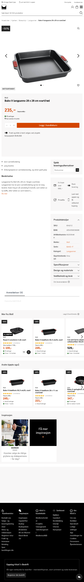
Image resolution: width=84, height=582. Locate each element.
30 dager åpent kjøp (9, 2)
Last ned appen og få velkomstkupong (75, 200)
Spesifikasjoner (61, 264)
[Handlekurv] (76, 7)
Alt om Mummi (24, 532)
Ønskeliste (23, 529)
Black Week (23, 535)
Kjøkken (14, 20)
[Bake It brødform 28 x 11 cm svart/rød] (49, 378)
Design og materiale (63, 270)
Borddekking (58, 521)
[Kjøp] (29, 352)
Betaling (5, 544)
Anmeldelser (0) (14, 292)
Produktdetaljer (61, 219)
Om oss (73, 518)
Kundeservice (78, 2)
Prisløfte (61, 200)
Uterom (56, 526)
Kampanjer (57, 529)
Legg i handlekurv (48, 125)
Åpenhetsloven (76, 544)
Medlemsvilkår (41, 535)
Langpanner (32, 20)
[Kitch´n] (4, 7)
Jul (20, 538)
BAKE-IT (69, 246)
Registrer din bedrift (16, 575)
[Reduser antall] (7, 125)
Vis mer (4, 193)
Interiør (56, 523)
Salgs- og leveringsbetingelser (8, 524)
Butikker (73, 521)
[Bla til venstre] (6, 56)
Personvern (74, 541)
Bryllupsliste (23, 526)
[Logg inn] (72, 7)
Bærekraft (74, 523)
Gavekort (56, 518)
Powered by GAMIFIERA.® (13, 301)
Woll (6, 97)
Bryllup (21, 523)
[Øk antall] (14, 125)
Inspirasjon (23, 518)
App (71, 532)
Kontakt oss (6, 518)
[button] (78, 85)
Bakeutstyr (22, 20)
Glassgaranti (41, 526)
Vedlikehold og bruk (63, 276)
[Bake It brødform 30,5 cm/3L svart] (49, 327)
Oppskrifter (23, 521)
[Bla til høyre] (78, 56)
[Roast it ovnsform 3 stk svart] (17, 327)
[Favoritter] (24, 352)
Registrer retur (7, 535)
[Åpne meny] (81, 7)
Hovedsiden (6, 20)
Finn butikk (67, 2)
